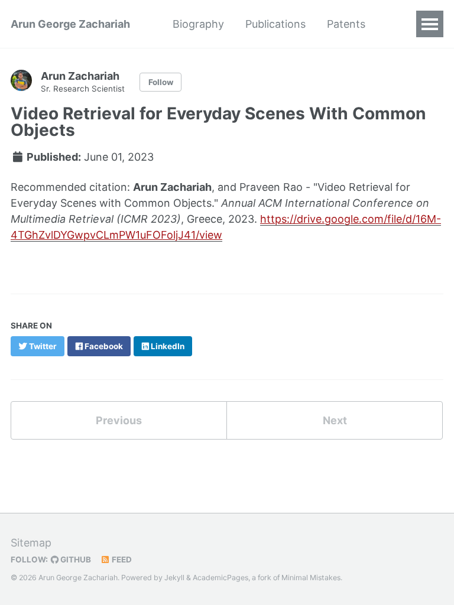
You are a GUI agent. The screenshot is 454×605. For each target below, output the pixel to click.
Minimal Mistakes (310, 577)
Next (335, 420)
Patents (346, 24)
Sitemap (31, 542)
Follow (160, 82)
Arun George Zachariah (70, 24)
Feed (121, 559)
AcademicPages (220, 577)
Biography (198, 24)
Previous (119, 420)
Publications (275, 24)
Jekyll (174, 577)
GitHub (75, 559)
